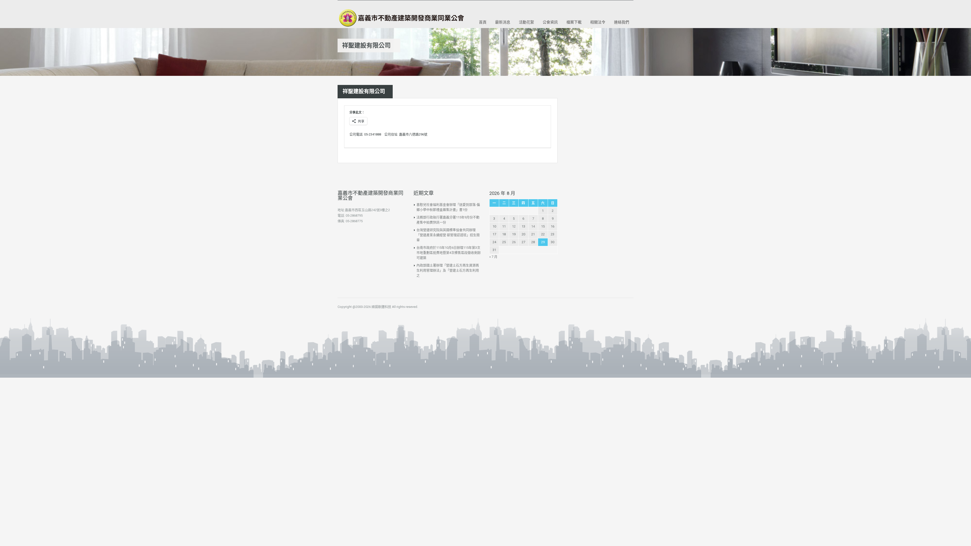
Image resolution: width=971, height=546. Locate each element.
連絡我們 (621, 22)
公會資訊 (550, 22)
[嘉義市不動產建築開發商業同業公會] (401, 18)
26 (514, 242)
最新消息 (502, 22)
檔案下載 (574, 22)
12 (514, 226)
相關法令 (597, 22)
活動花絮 (526, 22)
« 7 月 (493, 257)
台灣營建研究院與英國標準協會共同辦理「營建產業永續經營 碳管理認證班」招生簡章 (448, 235)
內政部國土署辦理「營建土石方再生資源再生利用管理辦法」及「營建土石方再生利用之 (447, 270)
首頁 (483, 22)
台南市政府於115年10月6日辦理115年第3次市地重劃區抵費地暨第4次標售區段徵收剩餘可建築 (448, 253)
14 (533, 226)
